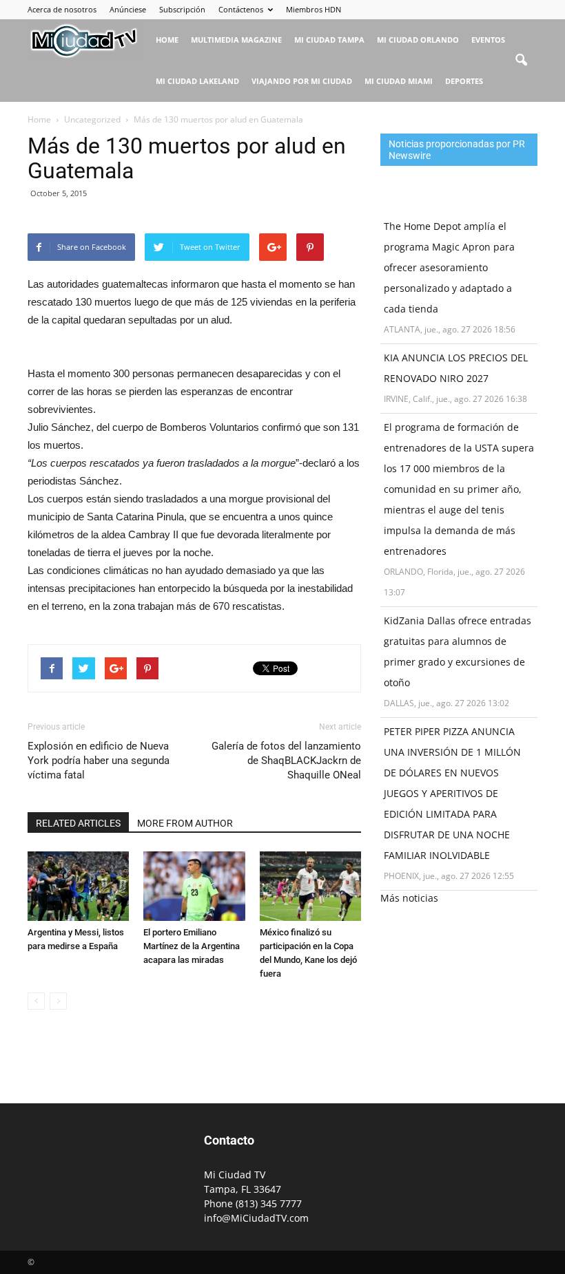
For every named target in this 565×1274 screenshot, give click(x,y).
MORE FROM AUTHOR (185, 823)
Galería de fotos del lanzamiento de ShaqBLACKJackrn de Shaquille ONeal (286, 760)
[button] (520, 60)
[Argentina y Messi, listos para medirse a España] (78, 886)
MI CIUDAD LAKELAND (197, 81)
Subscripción (182, 9)
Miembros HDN (313, 9)
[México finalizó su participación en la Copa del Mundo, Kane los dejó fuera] (310, 886)
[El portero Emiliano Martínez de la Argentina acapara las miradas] (194, 886)
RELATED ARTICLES (78, 823)
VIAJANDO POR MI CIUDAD (301, 81)
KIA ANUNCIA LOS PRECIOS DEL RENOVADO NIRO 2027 (456, 368)
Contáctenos (240, 9)
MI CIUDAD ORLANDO (418, 39)
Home (167, 39)
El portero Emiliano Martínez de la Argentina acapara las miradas (191, 946)
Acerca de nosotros (62, 9)
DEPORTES (464, 81)
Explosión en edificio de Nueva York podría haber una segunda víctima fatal (99, 760)
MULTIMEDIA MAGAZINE (236, 39)
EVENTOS (488, 39)
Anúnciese (128, 9)
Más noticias (409, 897)
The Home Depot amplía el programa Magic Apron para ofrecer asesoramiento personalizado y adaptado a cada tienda (449, 267)
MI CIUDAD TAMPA (329, 39)
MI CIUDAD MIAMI (398, 81)
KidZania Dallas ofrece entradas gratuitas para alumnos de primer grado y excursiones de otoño (457, 651)
